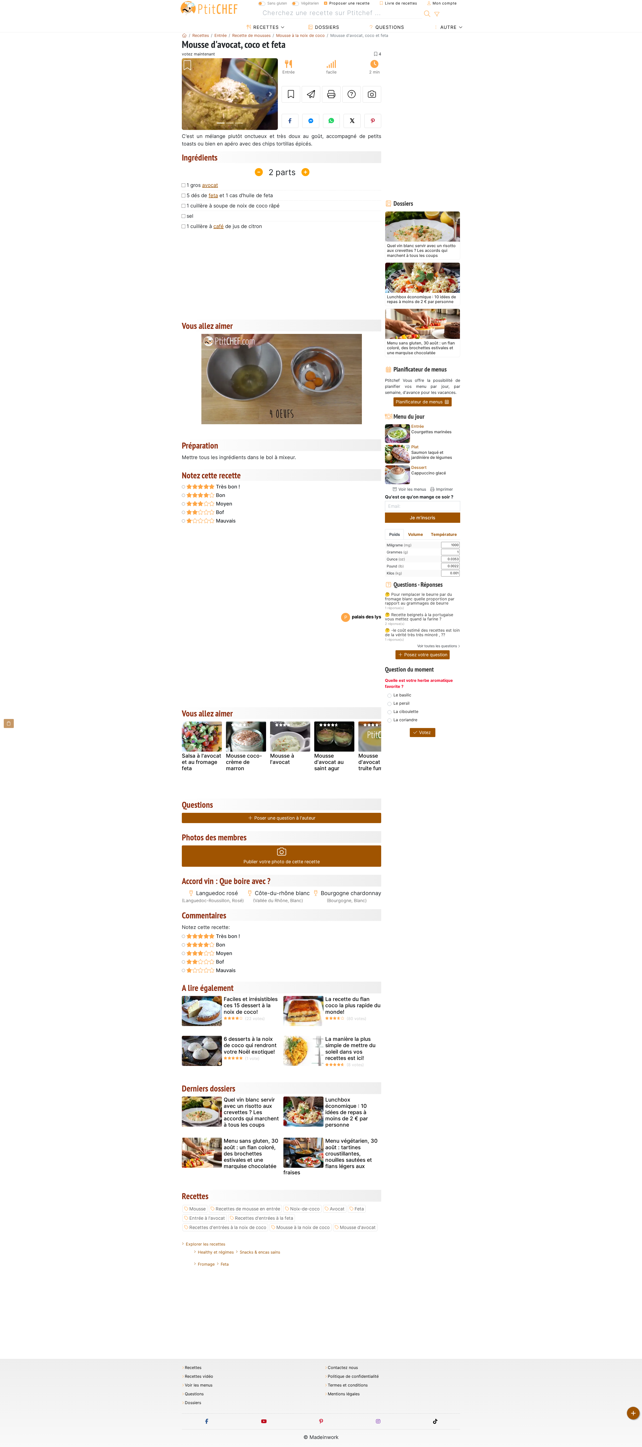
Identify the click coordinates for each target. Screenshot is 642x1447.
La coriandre (405, 719)
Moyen (223, 504)
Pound (395, 566)
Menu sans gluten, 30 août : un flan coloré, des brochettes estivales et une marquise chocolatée (251, 1153)
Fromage (206, 1264)
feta (213, 195)
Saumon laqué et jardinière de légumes (431, 455)
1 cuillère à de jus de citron (224, 226)
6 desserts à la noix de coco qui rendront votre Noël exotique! (250, 1045)
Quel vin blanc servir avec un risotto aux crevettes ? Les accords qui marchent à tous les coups (251, 1112)
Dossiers (326, 27)
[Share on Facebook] (290, 121)
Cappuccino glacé (428, 473)
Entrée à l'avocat (207, 1218)
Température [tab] (444, 534)
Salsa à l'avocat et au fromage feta (201, 762)
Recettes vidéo (199, 1376)
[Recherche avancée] (436, 14)
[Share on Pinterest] (372, 121)
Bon (220, 495)
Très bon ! (227, 487)
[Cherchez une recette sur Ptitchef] (427, 13)
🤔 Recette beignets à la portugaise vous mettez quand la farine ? (419, 617)
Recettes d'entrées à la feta (264, 1218)
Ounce (396, 559)
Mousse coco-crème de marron (244, 762)
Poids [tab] (394, 534)
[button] (189, 94)
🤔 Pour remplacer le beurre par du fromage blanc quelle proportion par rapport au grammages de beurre (419, 599)
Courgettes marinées (431, 431)
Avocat (337, 1208)
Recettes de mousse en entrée (248, 1208)
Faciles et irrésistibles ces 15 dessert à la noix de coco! (251, 1005)
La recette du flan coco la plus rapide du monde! (352, 1005)
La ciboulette (405, 711)
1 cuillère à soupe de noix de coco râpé (233, 206)
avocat (210, 185)
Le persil (401, 703)
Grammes (397, 552)
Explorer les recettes (205, 1244)
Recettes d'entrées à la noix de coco (227, 1227)
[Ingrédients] (9, 723)
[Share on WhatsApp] (331, 121)
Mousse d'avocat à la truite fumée (374, 762)
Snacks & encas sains (260, 1252)
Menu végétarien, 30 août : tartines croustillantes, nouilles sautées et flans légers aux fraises (330, 1157)
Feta (359, 1208)
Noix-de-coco (305, 1208)
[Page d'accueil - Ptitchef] (184, 35)
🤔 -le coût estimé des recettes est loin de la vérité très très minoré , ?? (422, 632)
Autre (448, 27)
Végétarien (310, 3)
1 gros (202, 185)
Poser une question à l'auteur (284, 818)
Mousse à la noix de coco (303, 1227)
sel (190, 216)
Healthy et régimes (216, 1252)
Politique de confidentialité (353, 1376)
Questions (389, 27)
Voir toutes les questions (437, 646)
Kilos (394, 573)
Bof (219, 512)
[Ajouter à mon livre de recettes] (291, 94)
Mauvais (225, 521)
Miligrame (399, 545)
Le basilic (402, 694)
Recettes (265, 27)
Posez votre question (425, 654)
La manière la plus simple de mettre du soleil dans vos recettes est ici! (350, 1048)
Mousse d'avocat (358, 1227)
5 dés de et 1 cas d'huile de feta (230, 195)
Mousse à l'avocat (282, 759)
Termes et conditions (348, 1385)
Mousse (197, 1208)
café (218, 226)
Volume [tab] (415, 534)
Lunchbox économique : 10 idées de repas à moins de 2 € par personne (346, 1112)
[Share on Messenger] (310, 121)
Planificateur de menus (420, 401)
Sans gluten (277, 3)
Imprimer (444, 489)
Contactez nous (343, 1367)
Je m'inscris (422, 517)
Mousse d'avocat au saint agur (329, 762)
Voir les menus (411, 489)
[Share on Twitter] (352, 121)
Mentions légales (344, 1394)
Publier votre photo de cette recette (282, 861)
